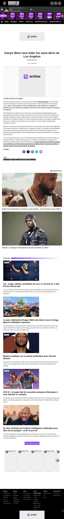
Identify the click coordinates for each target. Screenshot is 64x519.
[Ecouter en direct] (52, 3)
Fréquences (6, 503)
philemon (13, 159)
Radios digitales (41, 21)
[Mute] (31, 9)
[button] (11, 460)
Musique (14, 21)
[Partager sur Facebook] (23, 152)
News (6, 21)
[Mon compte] (59, 3)
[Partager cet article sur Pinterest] (32, 152)
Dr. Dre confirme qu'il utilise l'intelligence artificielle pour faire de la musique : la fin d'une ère (30, 429)
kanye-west (7, 159)
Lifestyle (29, 21)
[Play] (2, 9)
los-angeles (19, 159)
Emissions (6, 493)
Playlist (5, 497)
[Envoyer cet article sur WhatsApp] (36, 152)
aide (24, 159)
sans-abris (32, 159)
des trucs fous (43, 101)
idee (28, 159)
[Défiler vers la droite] (57, 460)
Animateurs (6, 495)
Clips (44, 497)
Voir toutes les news (32, 443)
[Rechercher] (55, 3)
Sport (21, 21)
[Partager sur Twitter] (28, 152)
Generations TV (55, 21)
